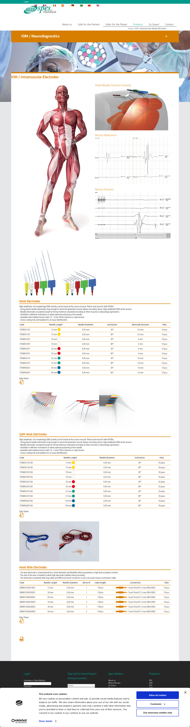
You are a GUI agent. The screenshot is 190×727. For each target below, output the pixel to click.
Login (26, 1)
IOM (136, 28)
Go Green (112, 686)
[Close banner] (185, 692)
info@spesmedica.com (125, 5)
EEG (150, 681)
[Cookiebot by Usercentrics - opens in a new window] (19, 721)
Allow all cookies (157, 695)
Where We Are (114, 683)
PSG (150, 686)
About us (112, 681)
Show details (45, 721)
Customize (156, 704)
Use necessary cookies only (157, 712)
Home (130, 28)
